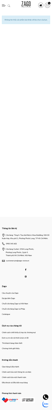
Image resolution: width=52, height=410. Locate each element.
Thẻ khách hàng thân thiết (12, 343)
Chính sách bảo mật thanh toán (14, 377)
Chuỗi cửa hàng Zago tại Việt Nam (15, 303)
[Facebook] (26, 268)
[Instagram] (26, 275)
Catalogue (6, 314)
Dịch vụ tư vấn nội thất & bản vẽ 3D (15, 338)
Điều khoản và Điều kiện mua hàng (15, 382)
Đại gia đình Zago (8, 298)
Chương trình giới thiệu (11, 348)
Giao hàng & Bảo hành (10, 367)
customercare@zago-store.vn (17, 261)
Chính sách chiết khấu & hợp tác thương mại (19, 332)
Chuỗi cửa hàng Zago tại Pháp (13, 309)
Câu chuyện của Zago (10, 293)
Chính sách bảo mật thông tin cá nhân (16, 372)
